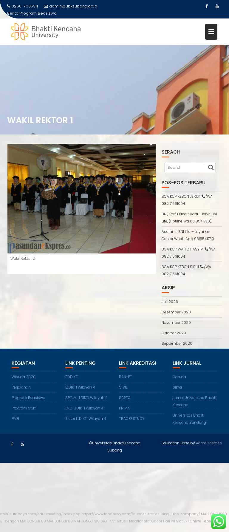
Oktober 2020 (174, 332)
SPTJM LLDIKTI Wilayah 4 (86, 397)
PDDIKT (71, 376)
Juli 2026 (170, 301)
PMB (15, 418)
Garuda (179, 376)
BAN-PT (125, 376)
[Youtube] (217, 6)
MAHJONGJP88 (60, 521)
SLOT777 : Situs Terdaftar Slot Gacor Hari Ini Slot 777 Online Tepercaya (160, 521)
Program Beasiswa (38, 13)
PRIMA (124, 408)
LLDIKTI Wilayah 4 (80, 387)
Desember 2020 (176, 312)
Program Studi (24, 408)
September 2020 (177, 343)
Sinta (177, 387)
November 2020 (176, 322)
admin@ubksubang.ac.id (73, 6)
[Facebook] (206, 6)
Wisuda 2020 (23, 376)
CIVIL (123, 387)
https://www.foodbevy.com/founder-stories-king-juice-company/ (140, 513)
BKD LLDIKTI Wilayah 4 (84, 408)
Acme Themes (209, 443)
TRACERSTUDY (131, 418)
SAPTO (125, 397)
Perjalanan (21, 387)
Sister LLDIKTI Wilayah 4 (85, 418)
